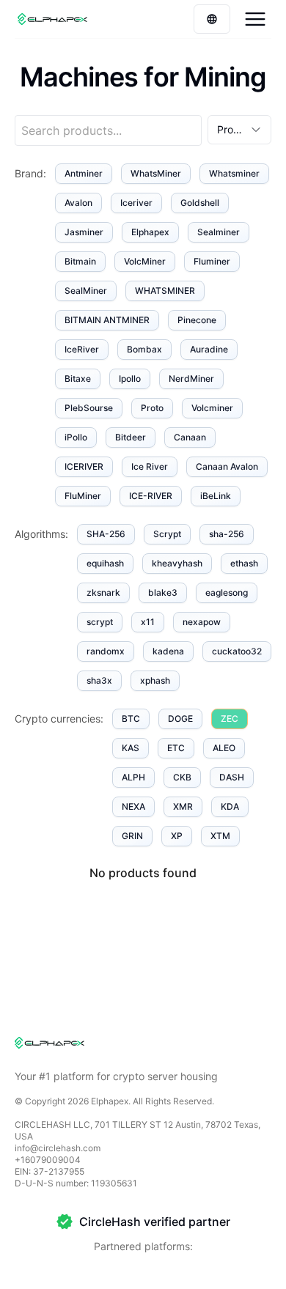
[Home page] (52, 19)
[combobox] (240, 129)
